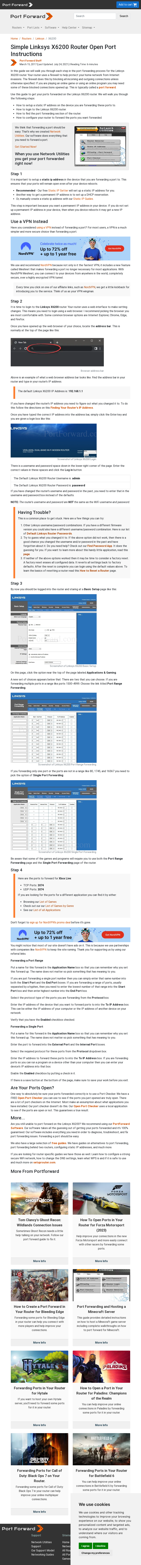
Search (124, 16)
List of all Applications (47, 910)
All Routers (69, 1550)
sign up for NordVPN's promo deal (50, 922)
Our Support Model (42, 1550)
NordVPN (46, 265)
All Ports (67, 1554)
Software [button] (51, 27)
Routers (26, 38)
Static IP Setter (58, 190)
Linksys (39, 38)
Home (14, 38)
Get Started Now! (26, 146)
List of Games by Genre (59, 906)
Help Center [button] (69, 27)
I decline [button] (100, 1545)
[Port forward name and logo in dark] (32, 16)
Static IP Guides (83, 198)
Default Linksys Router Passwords (49, 533)
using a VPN (44, 227)
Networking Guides (42, 1554)
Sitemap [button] (87, 27)
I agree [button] (85, 1545)
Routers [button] (17, 27)
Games (66, 1558)
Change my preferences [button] (96, 1552)
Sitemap (67, 1535)
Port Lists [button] (33, 27)
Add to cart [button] (126, 4)
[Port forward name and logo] (17, 4)
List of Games (48, 901)
